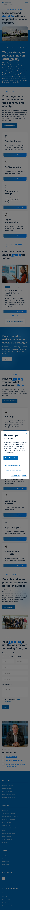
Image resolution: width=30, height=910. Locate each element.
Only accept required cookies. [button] (13, 470)
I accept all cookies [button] (10, 457)
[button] (27, 433)
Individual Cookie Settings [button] (12, 465)
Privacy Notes (15, 475)
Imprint (24, 475)
